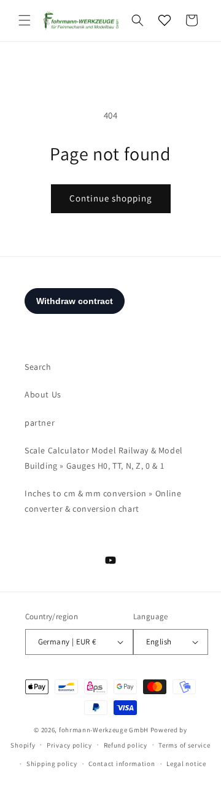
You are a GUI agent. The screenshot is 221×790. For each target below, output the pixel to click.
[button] (24, 20)
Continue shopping (110, 198)
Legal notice (186, 763)
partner (40, 422)
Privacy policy (69, 745)
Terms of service (184, 745)
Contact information (121, 763)
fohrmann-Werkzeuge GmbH (104, 729)
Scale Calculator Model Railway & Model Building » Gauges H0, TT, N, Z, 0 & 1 (104, 458)
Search (38, 366)
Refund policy (125, 745)
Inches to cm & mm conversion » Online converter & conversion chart (103, 501)
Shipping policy (51, 763)
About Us (43, 394)
